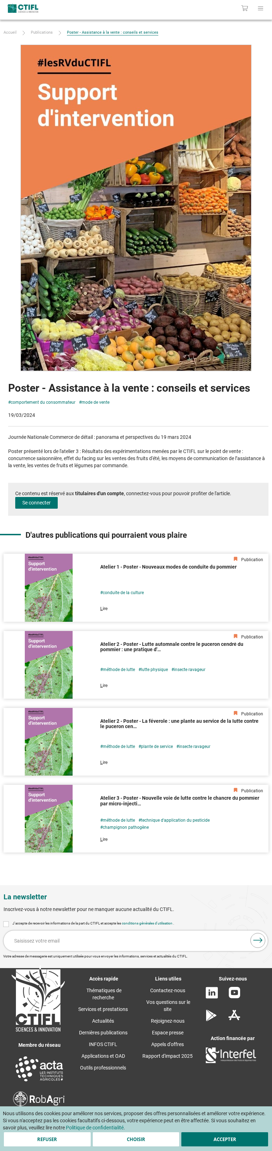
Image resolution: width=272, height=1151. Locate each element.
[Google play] (211, 1019)
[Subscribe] (257, 940)
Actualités (103, 1021)
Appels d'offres (167, 1044)
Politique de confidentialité (95, 1127)
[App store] (234, 1019)
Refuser (47, 1139)
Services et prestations (103, 1009)
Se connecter (36, 502)
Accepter (225, 1139)
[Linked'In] (212, 997)
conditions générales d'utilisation (147, 923)
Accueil (10, 32)
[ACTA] (39, 1082)
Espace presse (167, 1032)
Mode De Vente (95, 402)
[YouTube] (234, 996)
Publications (42, 32)
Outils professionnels (103, 1068)
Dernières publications (103, 1032)
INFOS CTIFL (103, 1044)
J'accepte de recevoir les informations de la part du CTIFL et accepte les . (93, 923)
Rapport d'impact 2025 (167, 1056)
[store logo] (56, 8)
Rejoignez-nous (168, 1021)
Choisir (136, 1139)
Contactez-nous (167, 990)
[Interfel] (231, 1061)
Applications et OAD (103, 1056)
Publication (251, 559)
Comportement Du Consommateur (43, 402)
